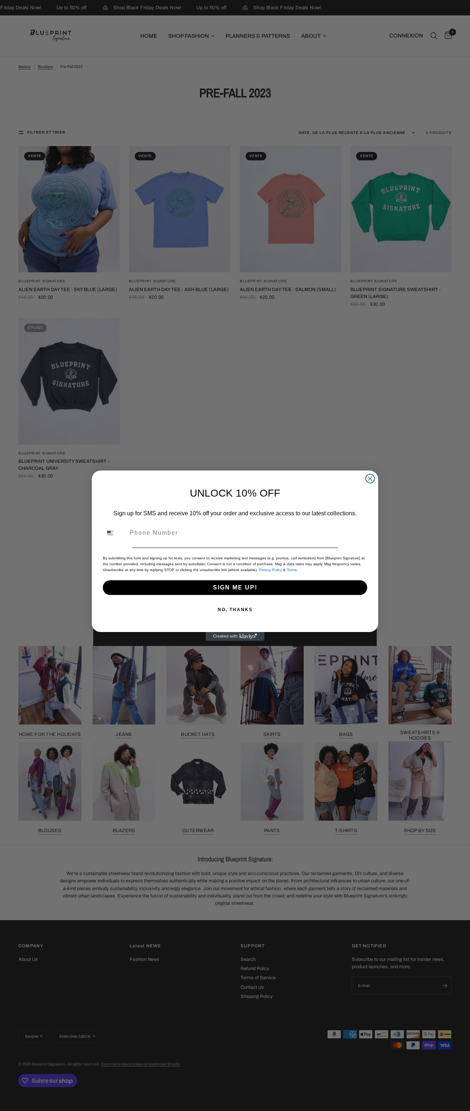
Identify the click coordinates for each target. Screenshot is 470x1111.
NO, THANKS (235, 609)
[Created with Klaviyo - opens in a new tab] (235, 636)
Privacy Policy (270, 570)
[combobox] (114, 533)
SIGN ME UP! (235, 587)
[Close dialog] (370, 478)
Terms (292, 570)
